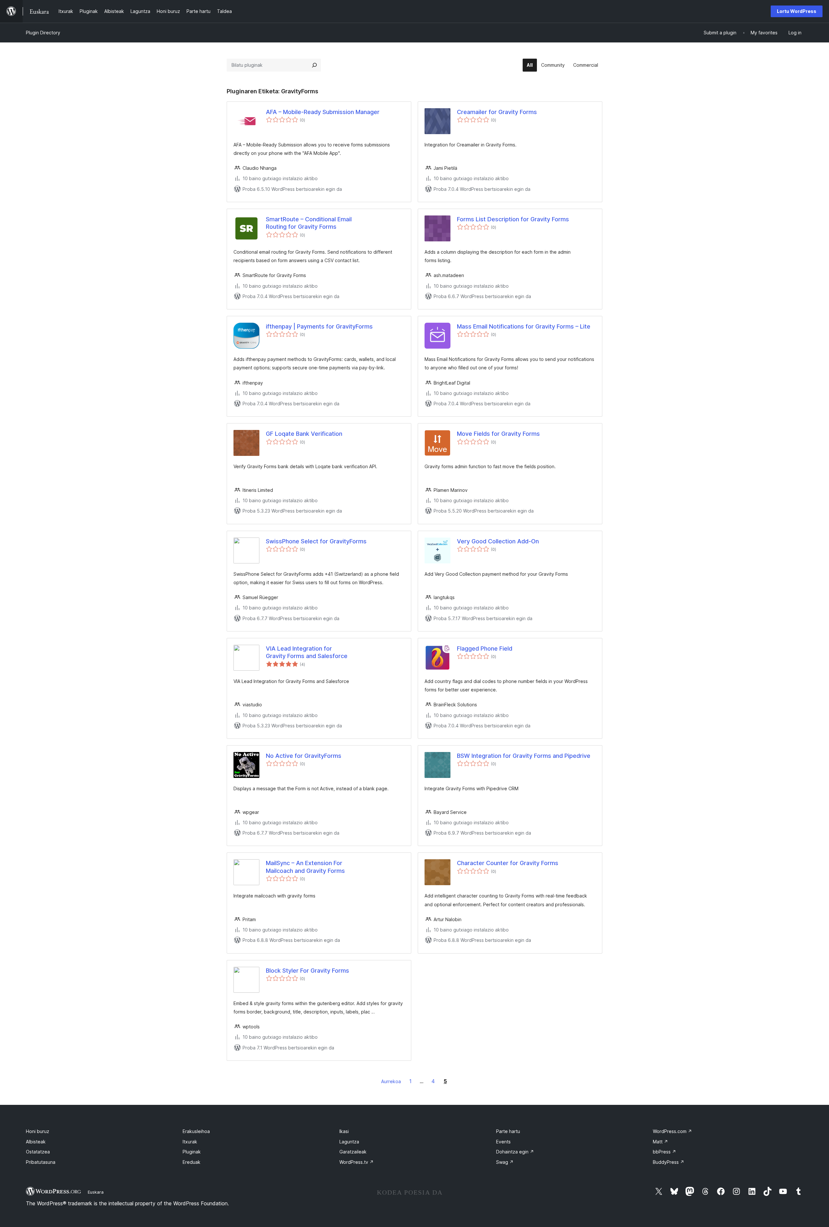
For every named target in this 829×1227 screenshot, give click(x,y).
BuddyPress (668, 1162)
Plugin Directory (43, 32)
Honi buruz (37, 1131)
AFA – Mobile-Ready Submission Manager (323, 112)
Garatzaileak (353, 1151)
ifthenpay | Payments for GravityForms (319, 326)
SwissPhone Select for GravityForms (316, 541)
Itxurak (190, 1141)
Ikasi (344, 1131)
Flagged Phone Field (484, 648)
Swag (505, 1162)
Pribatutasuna (40, 1162)
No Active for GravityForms (303, 755)
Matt (660, 1141)
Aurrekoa (391, 1081)
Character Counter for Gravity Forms (507, 863)
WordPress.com (672, 1131)
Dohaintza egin (515, 1151)
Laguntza (349, 1141)
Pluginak (192, 1151)
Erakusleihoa (196, 1131)
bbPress (664, 1151)
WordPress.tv (356, 1162)
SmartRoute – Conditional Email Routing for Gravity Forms (309, 223)
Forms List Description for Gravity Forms (513, 219)
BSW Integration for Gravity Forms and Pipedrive (523, 755)
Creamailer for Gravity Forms (497, 112)
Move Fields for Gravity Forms (498, 433)
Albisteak (36, 1141)
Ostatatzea (38, 1151)
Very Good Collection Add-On (498, 541)
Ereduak (191, 1162)
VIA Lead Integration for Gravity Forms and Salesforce (306, 652)
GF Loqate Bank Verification (304, 433)
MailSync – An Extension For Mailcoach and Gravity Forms (305, 867)
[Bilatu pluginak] (314, 65)
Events (503, 1141)
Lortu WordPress (796, 11)
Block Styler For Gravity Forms (307, 970)
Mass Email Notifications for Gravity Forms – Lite (523, 326)
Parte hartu (508, 1131)
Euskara (96, 1192)
